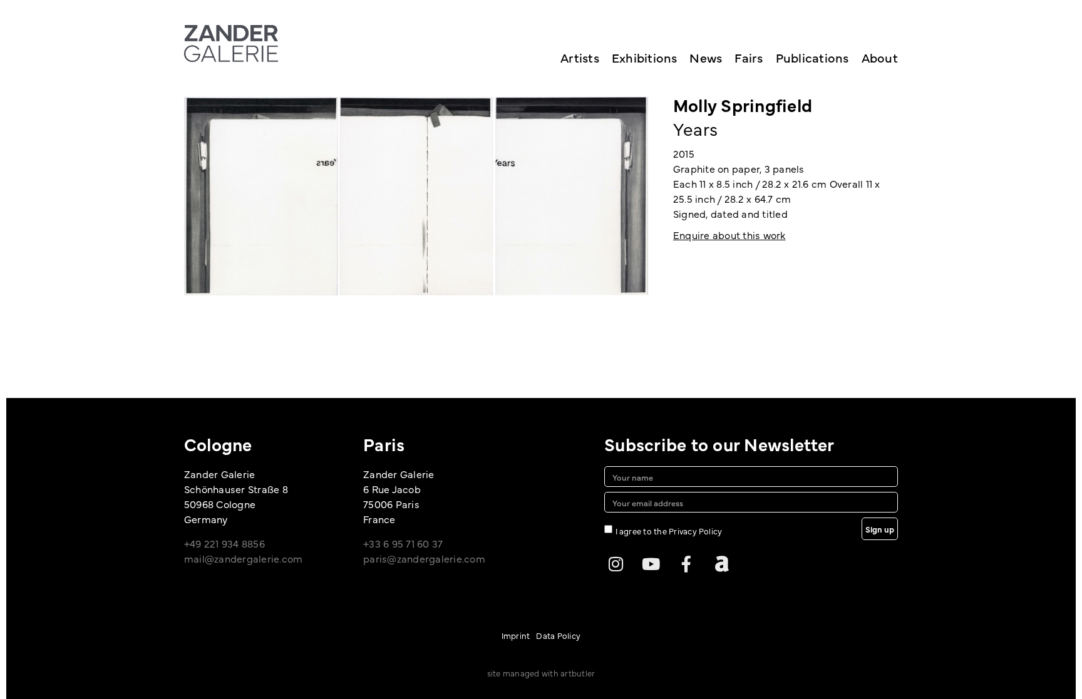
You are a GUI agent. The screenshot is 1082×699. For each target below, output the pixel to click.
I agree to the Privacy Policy (669, 530)
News (705, 57)
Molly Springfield (742, 104)
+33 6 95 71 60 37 (403, 543)
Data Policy (558, 635)
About (880, 57)
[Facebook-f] (686, 564)
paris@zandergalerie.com (424, 558)
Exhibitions (645, 57)
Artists (579, 57)
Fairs (748, 57)
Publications (812, 57)
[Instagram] (615, 564)
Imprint (516, 635)
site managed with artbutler (541, 672)
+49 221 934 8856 (224, 543)
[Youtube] (651, 564)
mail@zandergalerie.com (243, 558)
